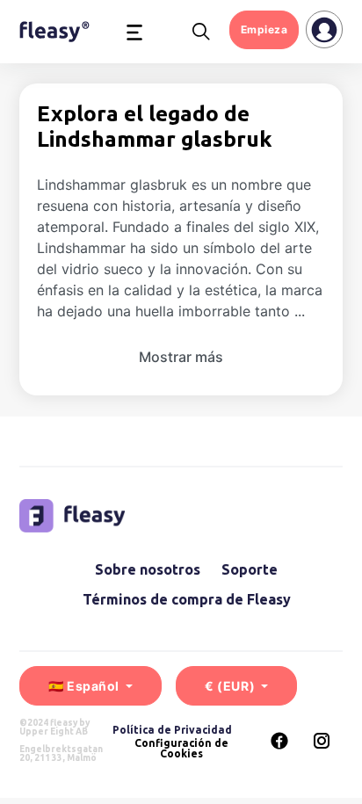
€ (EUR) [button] (231, 685)
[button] (134, 32)
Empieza (264, 29)
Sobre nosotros (147, 569)
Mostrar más (181, 357)
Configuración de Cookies (181, 748)
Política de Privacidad (172, 729)
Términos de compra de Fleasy (187, 599)
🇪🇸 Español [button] (85, 685)
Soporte (249, 569)
